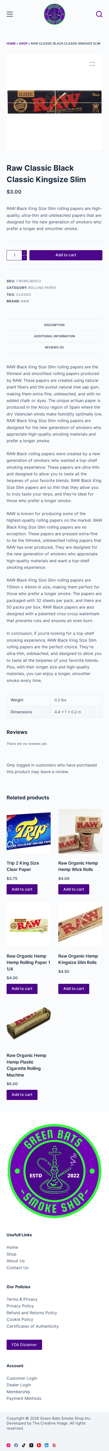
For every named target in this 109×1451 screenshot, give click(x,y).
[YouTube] (39, 1445)
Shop (23, 43)
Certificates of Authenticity (33, 1326)
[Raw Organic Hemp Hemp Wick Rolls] (80, 831)
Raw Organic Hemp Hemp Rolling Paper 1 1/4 (28, 962)
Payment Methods (24, 1398)
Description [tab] (54, 325)
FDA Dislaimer (24, 1344)
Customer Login (22, 1378)
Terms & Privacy (22, 1299)
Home (11, 43)
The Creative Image (50, 1423)
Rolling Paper (42, 288)
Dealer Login (19, 1384)
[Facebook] (16, 1445)
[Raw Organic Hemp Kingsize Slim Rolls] (80, 924)
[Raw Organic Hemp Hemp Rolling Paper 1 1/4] (29, 924)
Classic (24, 294)
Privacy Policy (20, 1305)
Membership (18, 1391)
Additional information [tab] (54, 336)
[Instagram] (8, 1445)
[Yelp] (54, 1445)
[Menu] (10, 14)
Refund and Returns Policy (32, 1312)
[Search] (99, 14)
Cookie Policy (20, 1319)
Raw (25, 301)
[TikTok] (24, 1445)
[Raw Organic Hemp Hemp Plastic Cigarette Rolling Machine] (29, 1024)
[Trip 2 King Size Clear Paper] (29, 831)
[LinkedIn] (46, 1445)
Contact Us (17, 1267)
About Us (16, 1260)
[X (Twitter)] (31, 1445)
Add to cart (66, 254)
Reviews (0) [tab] (54, 347)
